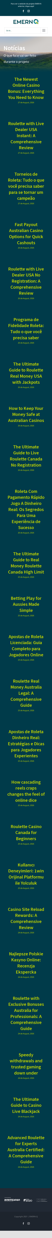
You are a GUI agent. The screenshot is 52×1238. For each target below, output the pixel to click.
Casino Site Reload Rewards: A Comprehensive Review (26, 918)
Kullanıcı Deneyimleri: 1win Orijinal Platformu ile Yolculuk (26, 874)
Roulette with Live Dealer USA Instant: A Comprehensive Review (26, 136)
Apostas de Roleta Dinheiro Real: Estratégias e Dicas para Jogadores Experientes (26, 744)
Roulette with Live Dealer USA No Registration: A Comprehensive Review (26, 281)
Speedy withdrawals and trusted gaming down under (26, 1064)
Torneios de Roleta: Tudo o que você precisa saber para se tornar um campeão (26, 186)
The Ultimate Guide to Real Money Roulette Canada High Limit (26, 563)
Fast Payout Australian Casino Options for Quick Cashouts (26, 234)
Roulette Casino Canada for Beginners (26, 832)
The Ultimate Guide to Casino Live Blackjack (26, 1105)
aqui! (32, 6)
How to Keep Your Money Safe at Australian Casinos (26, 414)
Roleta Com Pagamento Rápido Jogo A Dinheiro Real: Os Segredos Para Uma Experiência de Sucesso (26, 509)
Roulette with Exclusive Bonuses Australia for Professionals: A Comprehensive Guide (26, 1013)
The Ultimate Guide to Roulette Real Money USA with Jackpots (26, 373)
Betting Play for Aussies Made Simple (26, 604)
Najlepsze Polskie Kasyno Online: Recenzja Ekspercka (26, 963)
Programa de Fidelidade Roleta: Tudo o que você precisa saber (26, 329)
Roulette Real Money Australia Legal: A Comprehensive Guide (26, 693)
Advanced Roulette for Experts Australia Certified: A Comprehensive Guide (26, 1150)
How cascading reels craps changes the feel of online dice (26, 791)
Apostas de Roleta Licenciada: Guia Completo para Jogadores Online (26, 646)
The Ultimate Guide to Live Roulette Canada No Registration (26, 456)
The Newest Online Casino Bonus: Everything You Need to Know (26, 88)
